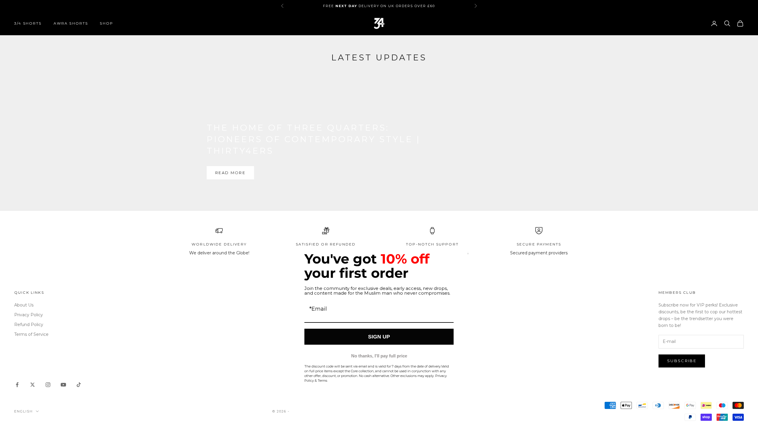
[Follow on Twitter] (33, 385)
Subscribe (681, 360)
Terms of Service (31, 334)
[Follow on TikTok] (79, 385)
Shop (106, 23)
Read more (230, 172)
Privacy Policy (28, 314)
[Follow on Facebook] (17, 385)
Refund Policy (28, 324)
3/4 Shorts (28, 23)
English (23, 411)
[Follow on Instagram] (48, 385)
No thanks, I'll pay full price (379, 355)
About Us (23, 305)
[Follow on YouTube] (63, 385)
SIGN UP (379, 337)
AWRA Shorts (71, 23)
